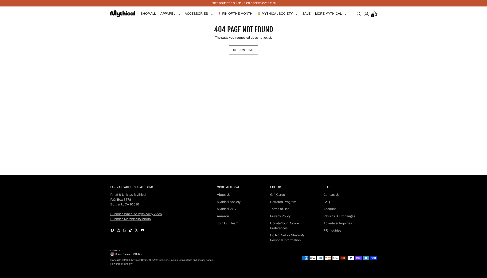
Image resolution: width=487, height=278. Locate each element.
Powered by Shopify (121, 263)
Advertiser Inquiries (337, 223)
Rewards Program (283, 202)
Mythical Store (139, 260)
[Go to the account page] (366, 14)
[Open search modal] (358, 14)
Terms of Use (279, 209)
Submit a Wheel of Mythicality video (136, 214)
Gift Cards (277, 195)
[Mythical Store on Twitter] (137, 231)
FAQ (326, 202)
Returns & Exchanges (339, 216)
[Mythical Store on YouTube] (143, 231)
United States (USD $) (127, 254)
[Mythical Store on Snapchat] (125, 231)
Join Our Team (227, 223)
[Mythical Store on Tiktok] (131, 231)
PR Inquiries (332, 230)
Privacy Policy (280, 216)
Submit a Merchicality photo (130, 219)
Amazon (223, 216)
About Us (224, 195)
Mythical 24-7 (226, 209)
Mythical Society (229, 202)
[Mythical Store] (122, 13)
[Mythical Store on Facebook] (112, 231)
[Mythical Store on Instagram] (118, 231)
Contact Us (331, 195)
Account (329, 209)
